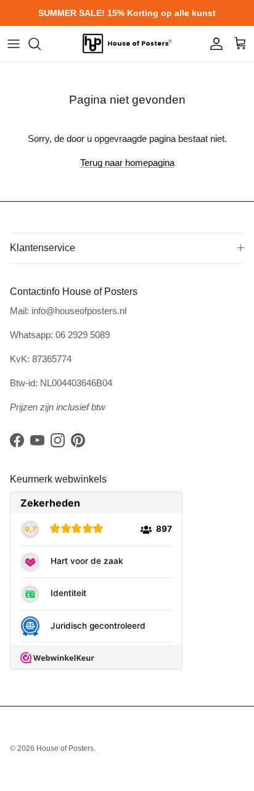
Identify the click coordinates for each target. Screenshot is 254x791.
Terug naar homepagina (127, 162)
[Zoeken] (40, 43)
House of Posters (65, 748)
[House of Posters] (127, 44)
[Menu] (13, 43)
